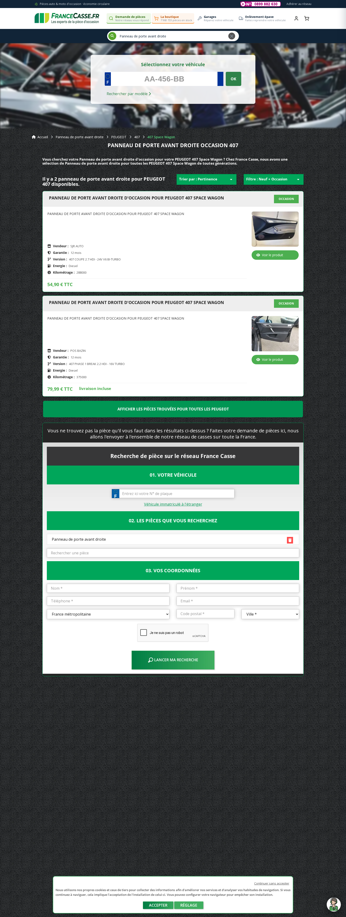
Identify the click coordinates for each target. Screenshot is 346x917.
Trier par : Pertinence (206, 179)
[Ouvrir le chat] (333, 906)
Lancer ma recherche (175, 659)
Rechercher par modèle (128, 93)
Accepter (158, 905)
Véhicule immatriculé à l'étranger (173, 504)
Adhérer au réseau (298, 4)
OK (233, 78)
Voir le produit (272, 255)
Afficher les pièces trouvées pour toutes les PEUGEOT (173, 409)
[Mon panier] (306, 18)
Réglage (188, 905)
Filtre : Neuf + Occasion (273, 179)
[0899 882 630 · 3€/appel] (260, 4)
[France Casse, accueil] (67, 18)
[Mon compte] (296, 18)
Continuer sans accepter (271, 883)
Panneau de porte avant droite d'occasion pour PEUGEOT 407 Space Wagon (136, 198)
